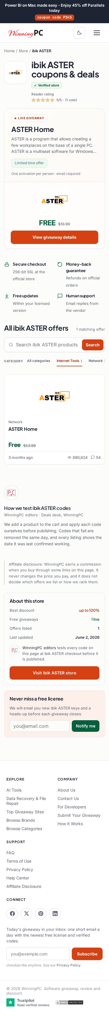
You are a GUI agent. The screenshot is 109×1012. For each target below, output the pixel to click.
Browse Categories (24, 828)
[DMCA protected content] (69, 1002)
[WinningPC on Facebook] (12, 913)
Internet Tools (69, 361)
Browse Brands (20, 820)
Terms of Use (18, 861)
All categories (38, 361)
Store (23, 50)
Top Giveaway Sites (25, 811)
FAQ (10, 852)
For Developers (72, 806)
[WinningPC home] (25, 33)
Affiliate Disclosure (23, 886)
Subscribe (87, 953)
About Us (66, 789)
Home (9, 50)
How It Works (70, 823)
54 (98, 457)
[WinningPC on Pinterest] (41, 913)
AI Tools (14, 789)
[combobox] (47, 345)
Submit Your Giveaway (79, 815)
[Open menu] (97, 33)
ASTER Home (22, 429)
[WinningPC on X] (26, 913)
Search (93, 344)
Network (97, 361)
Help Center (17, 877)
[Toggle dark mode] (79, 33)
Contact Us (68, 798)
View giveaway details (54, 237)
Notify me (85, 725)
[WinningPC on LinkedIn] (55, 913)
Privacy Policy (19, 869)
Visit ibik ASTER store (54, 672)
